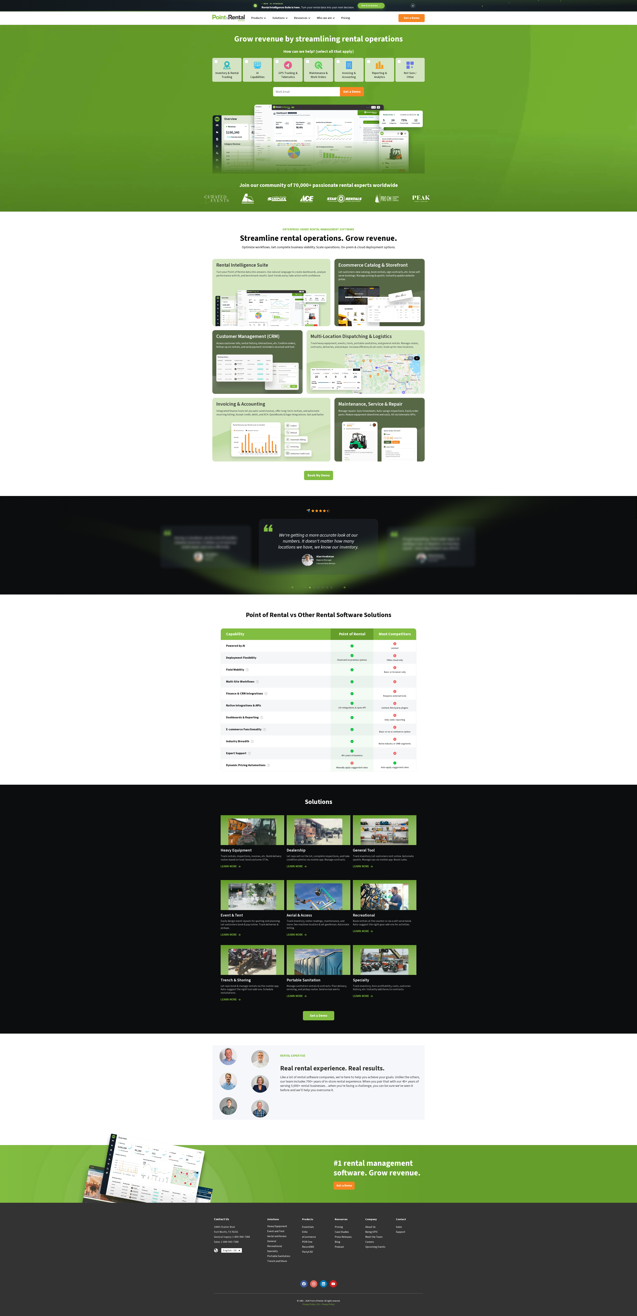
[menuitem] (258, 18)
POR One (307, 1242)
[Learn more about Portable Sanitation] (305, 996)
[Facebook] (304, 1283)
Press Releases (343, 1237)
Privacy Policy (309, 1304)
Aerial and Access (276, 1236)
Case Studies (342, 1232)
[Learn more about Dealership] (305, 866)
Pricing (339, 1227)
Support (400, 1232)
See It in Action (371, 5)
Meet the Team (374, 1237)
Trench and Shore (277, 1261)
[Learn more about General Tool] (371, 866)
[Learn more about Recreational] (371, 931)
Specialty (272, 1251)
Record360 (308, 1247)
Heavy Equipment (277, 1226)
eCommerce (309, 1237)
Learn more (229, 866)
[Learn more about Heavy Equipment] (239, 866)
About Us (370, 1227)
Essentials (308, 1227)
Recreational (274, 1246)
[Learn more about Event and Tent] (239, 934)
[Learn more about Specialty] (371, 996)
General (271, 1241)
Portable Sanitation (278, 1256)
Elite (305, 1232)
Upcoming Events (375, 1247)
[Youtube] (333, 1283)
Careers (369, 1242)
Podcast (339, 1247)
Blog (337, 1242)
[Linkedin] (323, 1283)
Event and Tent (275, 1231)
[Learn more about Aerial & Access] (305, 934)
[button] (292, 587)
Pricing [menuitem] (345, 18)
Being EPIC (371, 1232)
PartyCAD (307, 1252)
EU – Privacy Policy (325, 1304)
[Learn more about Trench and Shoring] (239, 999)
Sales (399, 1227)
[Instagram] (313, 1283)
